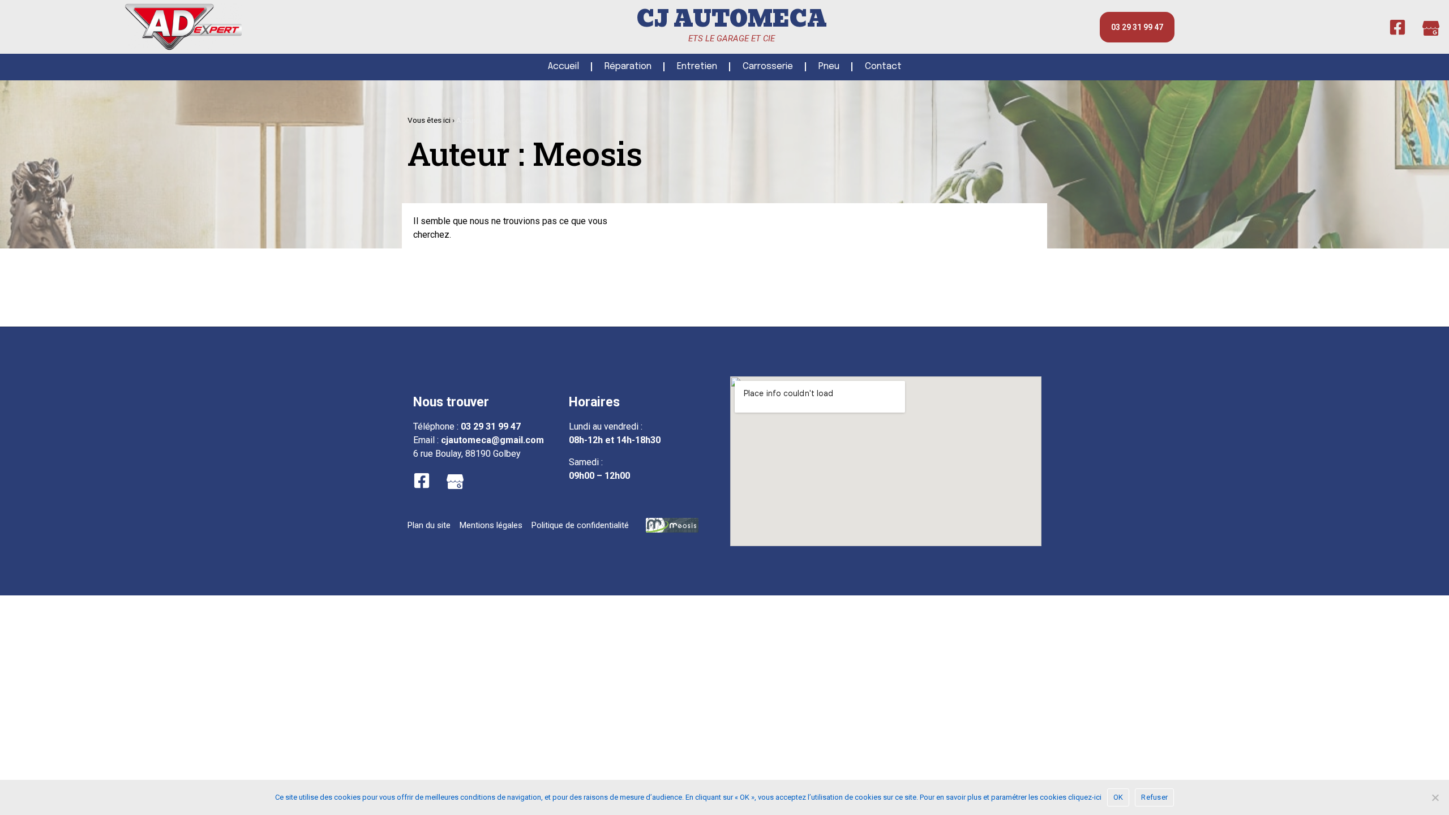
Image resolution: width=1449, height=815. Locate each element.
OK (1118, 797)
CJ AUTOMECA (732, 19)
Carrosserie (768, 66)
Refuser (1154, 797)
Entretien (697, 66)
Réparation (628, 66)
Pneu (828, 66)
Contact (883, 66)
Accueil (563, 66)
